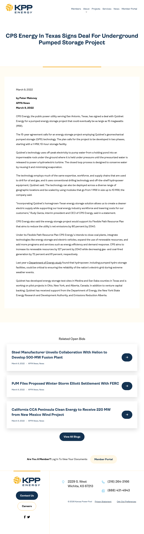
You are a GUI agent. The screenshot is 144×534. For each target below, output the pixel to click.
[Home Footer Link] (27, 481)
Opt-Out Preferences (126, 501)
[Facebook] (24, 517)
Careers (27, 506)
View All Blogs (72, 436)
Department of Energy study (45, 262)
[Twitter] (28, 517)
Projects (96, 8)
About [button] (86, 8)
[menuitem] (76, 9)
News (116, 8)
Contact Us (27, 495)
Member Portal (129, 8)
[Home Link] (19, 8)
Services (107, 8)
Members (76, 8)
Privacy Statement (103, 501)
